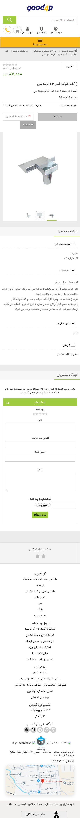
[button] (40, 780)
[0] (40, 414)
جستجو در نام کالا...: (63, 20)
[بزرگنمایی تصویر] (39, 171)
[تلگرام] (39, 731)
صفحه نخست (68, 51)
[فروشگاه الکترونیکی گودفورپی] (40, 7)
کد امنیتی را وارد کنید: (40, 499)
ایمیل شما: (40, 452)
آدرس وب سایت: (40, 438)
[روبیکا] (27, 731)
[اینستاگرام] (53, 731)
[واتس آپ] (46, 731)
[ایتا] (33, 731)
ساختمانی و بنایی (20, 51)
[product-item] (52, 216)
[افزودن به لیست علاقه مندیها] (18, 117)
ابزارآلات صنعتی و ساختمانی (45, 51)
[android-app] (42, 557)
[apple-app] (37, 557)
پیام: (40, 470)
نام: (40, 420)
